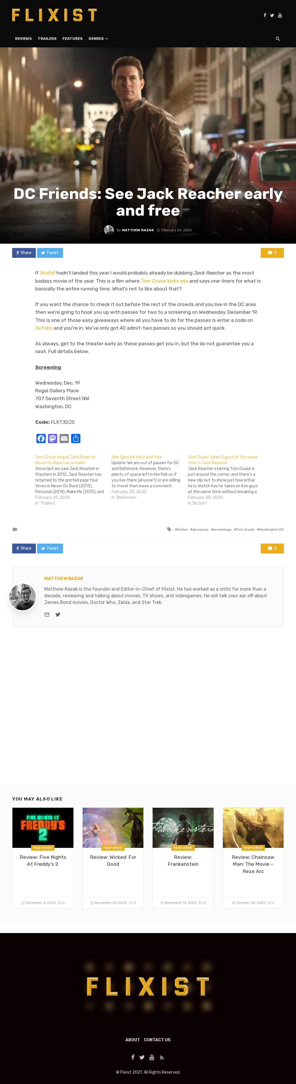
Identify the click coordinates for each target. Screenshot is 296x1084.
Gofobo (44, 328)
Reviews (23, 38)
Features (72, 38)
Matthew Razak (138, 230)
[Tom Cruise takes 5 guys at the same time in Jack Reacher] (226, 480)
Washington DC (271, 529)
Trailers (47, 38)
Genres (96, 38)
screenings (222, 529)
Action (182, 529)
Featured (43, 848)
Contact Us (157, 1040)
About (132, 1040)
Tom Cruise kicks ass (164, 281)
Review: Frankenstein (183, 860)
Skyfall (47, 273)
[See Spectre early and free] (150, 477)
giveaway (201, 529)
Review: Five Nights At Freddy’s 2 (43, 860)
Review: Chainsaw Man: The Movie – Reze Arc (253, 864)
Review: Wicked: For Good (113, 860)
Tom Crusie (245, 529)
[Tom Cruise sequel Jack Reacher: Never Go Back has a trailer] (73, 480)
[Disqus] (148, 711)
